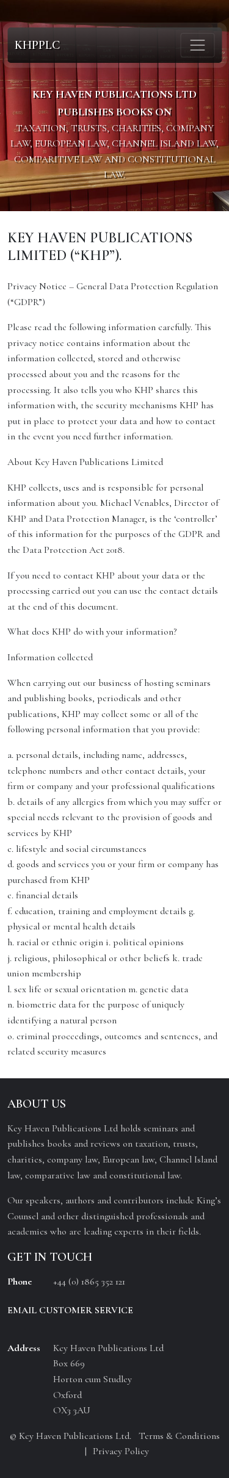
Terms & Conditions (179, 1436)
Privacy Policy (121, 1451)
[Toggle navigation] (197, 45)
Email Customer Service (70, 1310)
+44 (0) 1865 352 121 (89, 1281)
